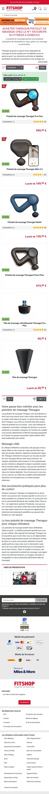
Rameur (29, 742)
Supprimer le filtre (29, 79)
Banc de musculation (34, 751)
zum (14, 694)
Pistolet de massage (10, 15)
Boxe (6, 759)
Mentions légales (32, 718)
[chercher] (40, 8)
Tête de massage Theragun (24, 377)
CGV (4, 714)
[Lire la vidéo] (24, 578)
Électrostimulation (10, 782)
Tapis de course (9, 742)
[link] (24, 612)
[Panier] (46, 9)
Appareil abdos (32, 773)
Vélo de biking (9, 755)
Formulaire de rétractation (12, 727)
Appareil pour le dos (11, 778)
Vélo (5, 763)
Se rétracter (24, 702)
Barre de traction (33, 778)
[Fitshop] (14, 9)
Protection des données (34, 714)
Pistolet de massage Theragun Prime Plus (24, 275)
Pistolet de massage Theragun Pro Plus (24, 116)
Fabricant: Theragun (12, 79)
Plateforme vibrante (34, 782)
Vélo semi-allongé (33, 759)
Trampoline (31, 747)
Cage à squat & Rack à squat (35, 768)
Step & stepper (9, 767)
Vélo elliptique (9, 738)
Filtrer (42, 67)
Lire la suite (42, 62)
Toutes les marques (11, 787)
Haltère (29, 755)
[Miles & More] (24, 670)
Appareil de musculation (12, 747)
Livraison (6, 722)
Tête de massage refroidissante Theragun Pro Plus (24, 324)
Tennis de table (9, 751)
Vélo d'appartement (33, 738)
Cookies (6, 718)
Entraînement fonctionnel (13, 773)
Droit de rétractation (33, 722)
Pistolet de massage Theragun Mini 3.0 (25, 169)
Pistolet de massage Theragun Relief (24, 222)
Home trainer (31, 763)
